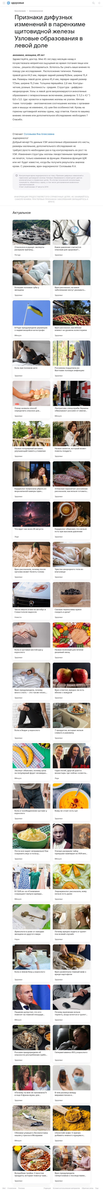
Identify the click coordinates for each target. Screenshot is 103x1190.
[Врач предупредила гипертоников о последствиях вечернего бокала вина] (71, 1164)
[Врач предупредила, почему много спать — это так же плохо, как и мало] (31, 681)
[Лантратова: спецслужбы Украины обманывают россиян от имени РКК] (71, 400)
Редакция (47, 1188)
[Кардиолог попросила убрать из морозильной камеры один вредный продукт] (31, 480)
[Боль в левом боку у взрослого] (31, 963)
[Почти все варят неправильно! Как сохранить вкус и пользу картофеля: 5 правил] (31, 842)
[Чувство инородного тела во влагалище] (71, 561)
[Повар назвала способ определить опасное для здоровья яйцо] (31, 400)
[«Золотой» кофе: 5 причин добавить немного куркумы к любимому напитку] (71, 1124)
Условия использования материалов (66, 1188)
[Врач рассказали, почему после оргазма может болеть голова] (31, 561)
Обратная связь (87, 1188)
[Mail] (8, 3)
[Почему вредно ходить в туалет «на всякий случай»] (71, 923)
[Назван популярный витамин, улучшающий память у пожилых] (31, 440)
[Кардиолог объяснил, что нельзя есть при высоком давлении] (71, 520)
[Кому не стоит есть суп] (71, 802)
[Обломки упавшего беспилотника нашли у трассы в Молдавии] (31, 1124)
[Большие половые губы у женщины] (31, 279)
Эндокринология (36, 11)
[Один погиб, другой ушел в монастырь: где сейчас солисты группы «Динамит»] (71, 762)
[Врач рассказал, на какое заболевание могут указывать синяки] (71, 279)
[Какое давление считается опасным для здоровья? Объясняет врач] (71, 239)
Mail (4, 1188)
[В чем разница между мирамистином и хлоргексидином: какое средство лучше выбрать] (71, 1084)
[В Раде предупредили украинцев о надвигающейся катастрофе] (31, 319)
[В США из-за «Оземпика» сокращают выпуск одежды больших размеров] (31, 883)
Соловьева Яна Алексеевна (39, 134)
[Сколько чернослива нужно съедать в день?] (71, 601)
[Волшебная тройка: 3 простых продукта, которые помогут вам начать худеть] (31, 1164)
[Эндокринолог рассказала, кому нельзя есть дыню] (71, 883)
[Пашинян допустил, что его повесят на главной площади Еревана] (31, 1003)
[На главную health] (17, 3)
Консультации (20, 11)
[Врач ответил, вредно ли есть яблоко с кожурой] (71, 681)
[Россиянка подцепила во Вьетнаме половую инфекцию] (71, 359)
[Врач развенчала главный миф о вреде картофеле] (71, 963)
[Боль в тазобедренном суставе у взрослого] (31, 802)
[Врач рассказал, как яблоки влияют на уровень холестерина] (71, 319)
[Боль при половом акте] (31, 359)
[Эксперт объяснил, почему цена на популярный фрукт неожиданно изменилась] (31, 762)
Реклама (21, 1188)
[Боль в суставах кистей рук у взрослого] (31, 641)
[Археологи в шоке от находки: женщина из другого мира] (31, 923)
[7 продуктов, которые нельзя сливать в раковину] (71, 722)
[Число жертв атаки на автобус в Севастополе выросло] (31, 601)
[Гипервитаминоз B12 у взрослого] (71, 1044)
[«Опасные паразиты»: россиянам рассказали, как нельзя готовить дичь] (71, 480)
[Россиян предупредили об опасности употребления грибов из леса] (31, 1044)
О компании (12, 1188)
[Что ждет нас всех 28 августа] (31, 520)
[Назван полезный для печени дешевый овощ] (71, 641)
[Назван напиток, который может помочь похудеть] (71, 440)
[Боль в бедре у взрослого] (31, 722)
